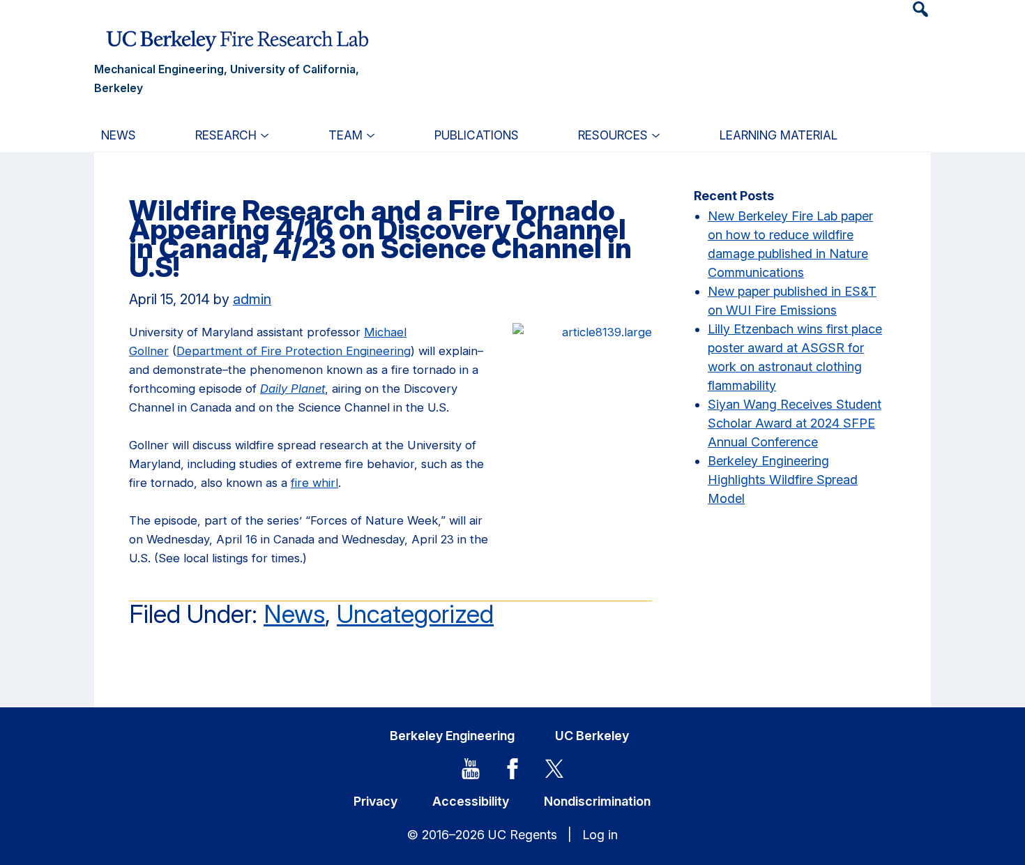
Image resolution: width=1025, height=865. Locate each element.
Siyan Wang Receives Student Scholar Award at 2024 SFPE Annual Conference (794, 423)
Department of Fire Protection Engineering (293, 351)
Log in (600, 834)
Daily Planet (292, 389)
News (294, 614)
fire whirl (314, 483)
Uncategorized (415, 614)
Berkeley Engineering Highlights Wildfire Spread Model (783, 479)
